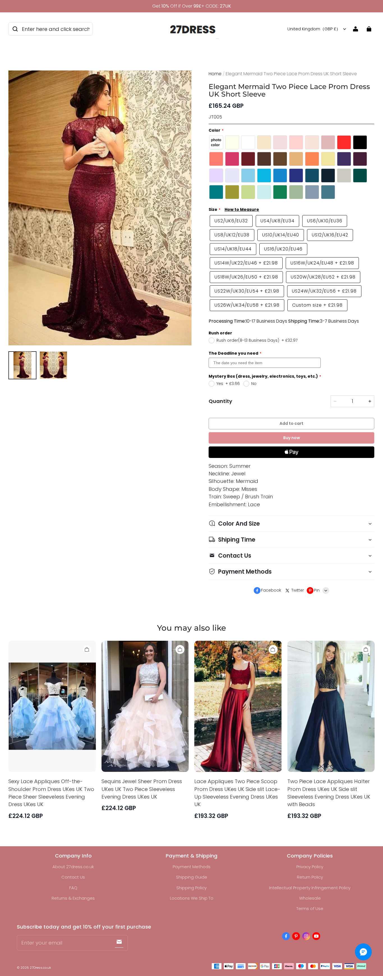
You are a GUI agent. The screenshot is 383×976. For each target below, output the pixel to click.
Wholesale (310, 898)
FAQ (73, 888)
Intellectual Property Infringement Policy (309, 888)
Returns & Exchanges (73, 898)
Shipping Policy (191, 888)
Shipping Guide (191, 877)
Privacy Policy (309, 867)
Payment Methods (192, 867)
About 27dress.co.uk (73, 867)
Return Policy (310, 877)
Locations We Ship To (191, 898)
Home (215, 73)
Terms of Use (309, 908)
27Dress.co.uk (40, 967)
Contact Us (73, 877)
